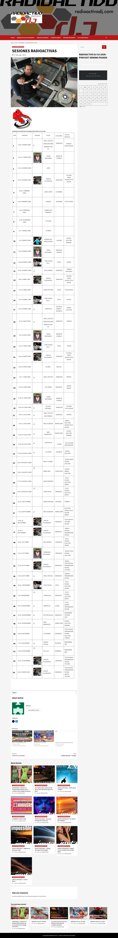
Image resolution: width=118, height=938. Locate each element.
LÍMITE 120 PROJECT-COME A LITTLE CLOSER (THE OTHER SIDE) (66, 850)
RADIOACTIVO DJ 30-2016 (40, 742)
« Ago (80, 106)
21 (81, 100)
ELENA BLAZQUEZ (56, 37)
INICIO (13, 37)
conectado (27, 896)
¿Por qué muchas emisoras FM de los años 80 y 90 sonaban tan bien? (44, 789)
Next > (15, 693)
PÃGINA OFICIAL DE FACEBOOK (25, 37)
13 (105, 94)
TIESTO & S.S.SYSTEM (18, 754)
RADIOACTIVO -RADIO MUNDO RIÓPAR (64, 742)
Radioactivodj (21, 793)
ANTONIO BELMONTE (69, 37)
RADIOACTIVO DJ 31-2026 (97, 921)
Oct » (84, 106)
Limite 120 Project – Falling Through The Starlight (42, 849)
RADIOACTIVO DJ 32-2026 (78, 921)
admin (24, 55)
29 (85, 104)
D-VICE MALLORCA (83, 37)
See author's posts (33, 710)
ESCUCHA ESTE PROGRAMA (37, 917)
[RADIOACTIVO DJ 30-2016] (44, 736)
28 (81, 104)
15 (85, 97)
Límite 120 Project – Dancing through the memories (43, 819)
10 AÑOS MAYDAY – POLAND (68, 754)
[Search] (106, 37)
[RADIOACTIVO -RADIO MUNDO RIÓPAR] (65, 736)
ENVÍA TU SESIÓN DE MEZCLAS (19, 742)
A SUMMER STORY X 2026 (19, 819)
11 (97, 94)
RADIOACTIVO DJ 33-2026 (39, 921)
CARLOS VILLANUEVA (42, 37)
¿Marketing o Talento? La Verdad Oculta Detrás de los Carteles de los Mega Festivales (21, 789)
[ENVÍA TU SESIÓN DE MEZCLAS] (22, 736)
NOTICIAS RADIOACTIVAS (18, 46)
